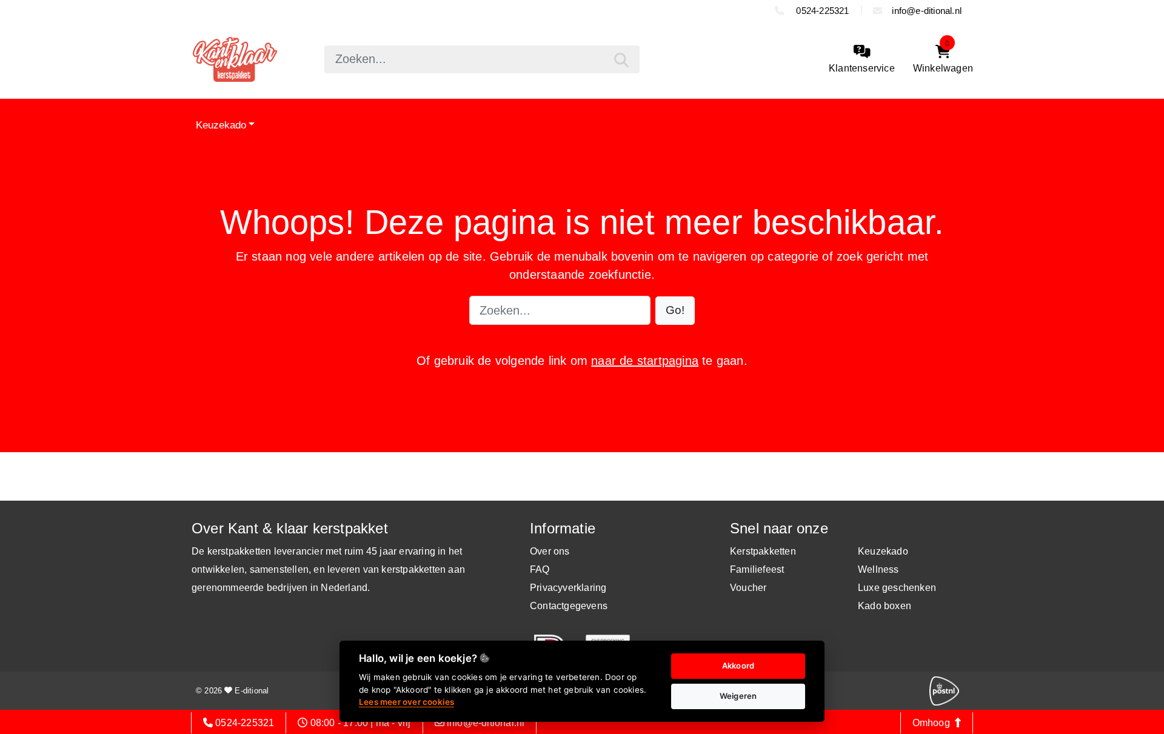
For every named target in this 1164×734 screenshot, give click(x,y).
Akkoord (738, 665)
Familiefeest (757, 569)
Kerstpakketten (763, 551)
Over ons (550, 551)
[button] (675, 310)
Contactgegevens (568, 606)
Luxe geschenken (897, 587)
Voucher (748, 587)
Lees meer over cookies (406, 702)
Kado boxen (884, 606)
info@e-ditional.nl (927, 10)
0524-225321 (821, 10)
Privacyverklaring (568, 587)
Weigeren (738, 696)
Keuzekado (221, 124)
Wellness (878, 569)
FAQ (540, 569)
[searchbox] (482, 59)
